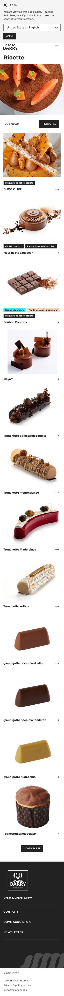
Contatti (10, 911)
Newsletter (13, 932)
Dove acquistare (17, 922)
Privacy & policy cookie (17, 985)
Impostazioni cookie (15, 989)
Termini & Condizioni (15, 980)
